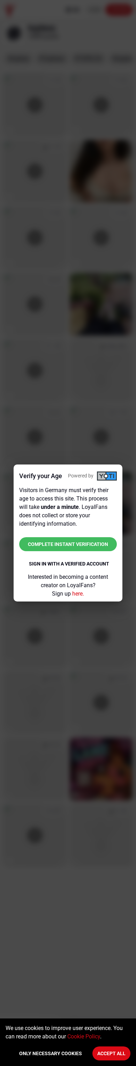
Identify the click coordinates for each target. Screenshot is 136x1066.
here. (78, 593)
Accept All (111, 1053)
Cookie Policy (83, 1036)
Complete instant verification (68, 544)
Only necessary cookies (50, 1053)
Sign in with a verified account (69, 564)
